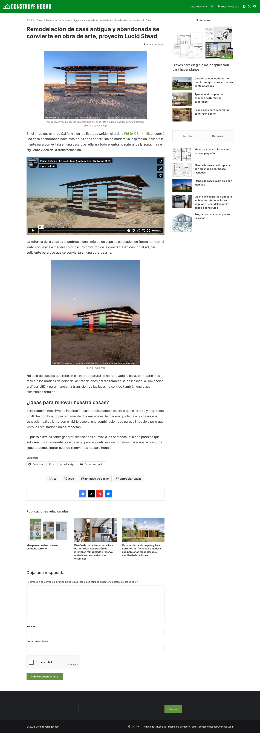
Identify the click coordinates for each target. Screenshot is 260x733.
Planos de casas (228, 6)
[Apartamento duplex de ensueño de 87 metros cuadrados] (182, 99)
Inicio (32, 20)
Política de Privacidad (154, 726)
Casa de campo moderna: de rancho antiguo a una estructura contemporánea (214, 82)
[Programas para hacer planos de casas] (182, 222)
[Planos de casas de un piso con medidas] (182, 185)
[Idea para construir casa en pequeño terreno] (48, 530)
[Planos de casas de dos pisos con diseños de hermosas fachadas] (182, 170)
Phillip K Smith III (136, 133)
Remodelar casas (129, 478)
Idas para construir (201, 6)
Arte (53, 478)
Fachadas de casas (96, 478)
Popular (187, 136)
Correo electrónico (38, 641)
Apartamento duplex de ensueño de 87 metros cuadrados (209, 98)
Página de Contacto (179, 726)
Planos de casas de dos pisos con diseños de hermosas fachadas (212, 169)
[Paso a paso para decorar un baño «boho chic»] (182, 114)
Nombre (32, 626)
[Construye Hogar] (27, 7)
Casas (40, 20)
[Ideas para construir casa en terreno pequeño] (182, 154)
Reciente (217, 136)
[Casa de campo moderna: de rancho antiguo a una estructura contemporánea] (182, 83)
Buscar (173, 709)
